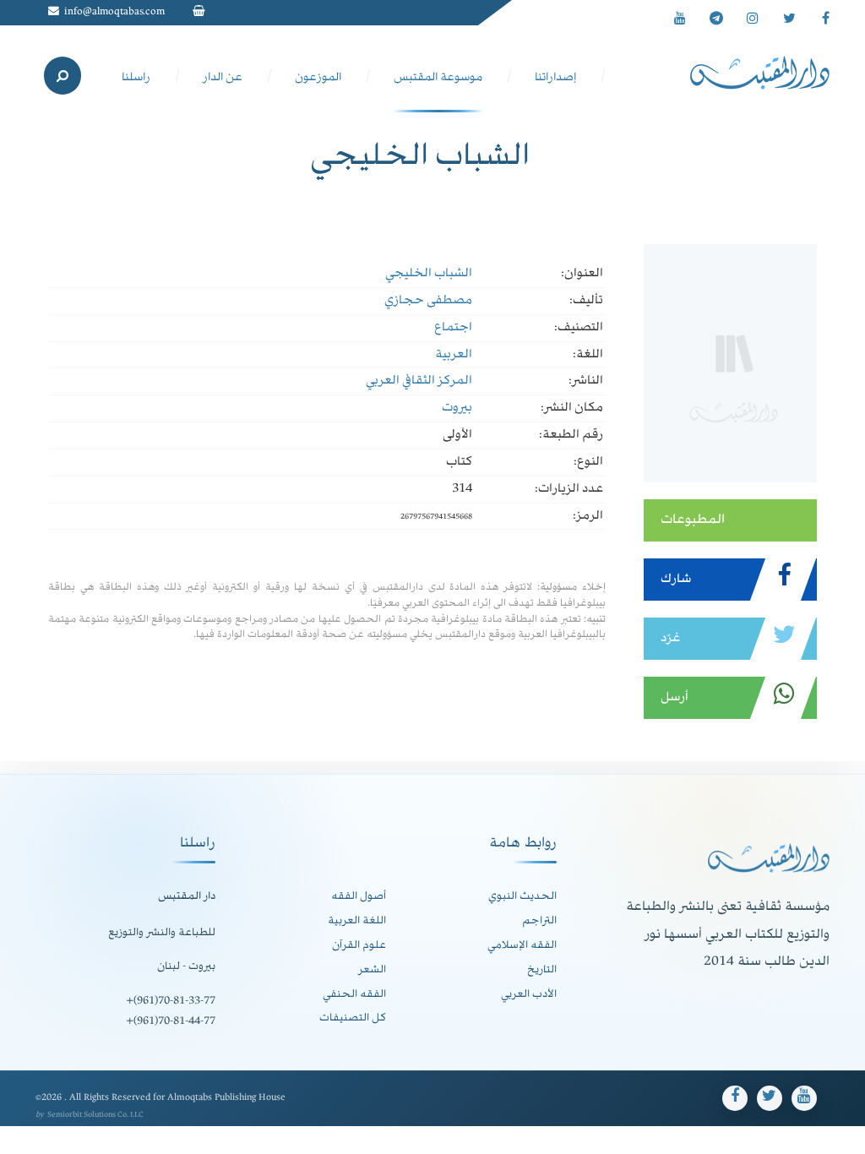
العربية (453, 355)
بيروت (457, 408)
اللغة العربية (357, 920)
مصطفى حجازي (428, 300)
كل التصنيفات (352, 1018)
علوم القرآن (359, 945)
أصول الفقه (358, 896)
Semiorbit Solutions (81, 1115)
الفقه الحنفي (354, 994)
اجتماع (453, 327)
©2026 (49, 1098)
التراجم (539, 920)
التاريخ (542, 969)
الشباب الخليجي (428, 273)
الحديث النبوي (522, 896)
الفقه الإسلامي (522, 945)
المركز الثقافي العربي (419, 381)
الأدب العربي (529, 994)
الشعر (372, 969)
